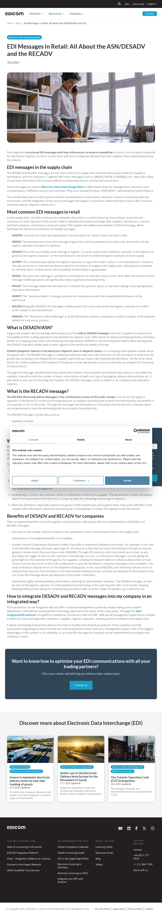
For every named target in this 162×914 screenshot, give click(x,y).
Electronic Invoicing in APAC (73, 873)
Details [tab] (81, 439)
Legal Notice (119, 908)
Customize (79, 480)
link (144, 463)
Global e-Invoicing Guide (71, 852)
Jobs (127, 4)
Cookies (149, 908)
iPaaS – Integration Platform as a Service (29, 858)
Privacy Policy (135, 908)
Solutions (34, 13)
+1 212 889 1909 (143, 864)
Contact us (81, 685)
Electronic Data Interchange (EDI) (24, 37)
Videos (99, 864)
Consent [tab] (33, 439)
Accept (127, 480)
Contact (149, 13)
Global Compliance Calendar (73, 846)
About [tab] (128, 439)
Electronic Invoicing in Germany (69, 866)
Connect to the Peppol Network (24, 864)
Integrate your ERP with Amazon (70, 880)
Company (75, 13)
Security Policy (102, 908)
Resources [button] (55, 13)
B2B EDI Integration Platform (22, 852)
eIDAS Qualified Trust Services (23, 870)
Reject (34, 480)
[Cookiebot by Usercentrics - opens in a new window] (136, 431)
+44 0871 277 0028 (141, 857)
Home (10, 23)
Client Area (138, 4)
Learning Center (104, 846)
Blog (18, 23)
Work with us (141, 870)
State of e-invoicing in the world (24, 846)
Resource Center (104, 852)
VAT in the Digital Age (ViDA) (73, 858)
